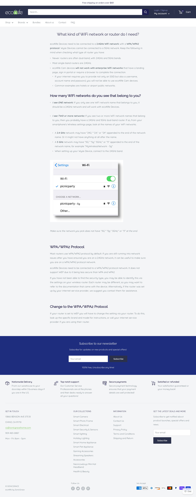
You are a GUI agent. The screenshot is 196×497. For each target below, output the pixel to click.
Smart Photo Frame (83, 421)
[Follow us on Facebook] (73, 488)
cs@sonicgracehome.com (18, 427)
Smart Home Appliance (84, 442)
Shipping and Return (123, 438)
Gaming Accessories (83, 451)
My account (160, 13)
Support (117, 425)
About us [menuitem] (49, 22)
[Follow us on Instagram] (83, 488)
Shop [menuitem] (7, 22)
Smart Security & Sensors (85, 429)
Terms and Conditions (124, 433)
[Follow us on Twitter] (78, 488)
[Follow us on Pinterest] (88, 488)
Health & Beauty (81, 471)
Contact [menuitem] (62, 22)
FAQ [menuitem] (73, 22)
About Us (117, 416)
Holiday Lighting (81, 438)
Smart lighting (80, 433)
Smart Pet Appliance (83, 446)
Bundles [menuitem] (37, 22)
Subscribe (118, 359)
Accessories (79, 459)
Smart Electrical (81, 425)
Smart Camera (80, 416)
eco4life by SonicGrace (15, 489)
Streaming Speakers (83, 455)
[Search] (145, 12)
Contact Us (118, 421)
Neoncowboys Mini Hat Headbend (84, 465)
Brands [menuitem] (21, 22)
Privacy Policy (120, 429)
